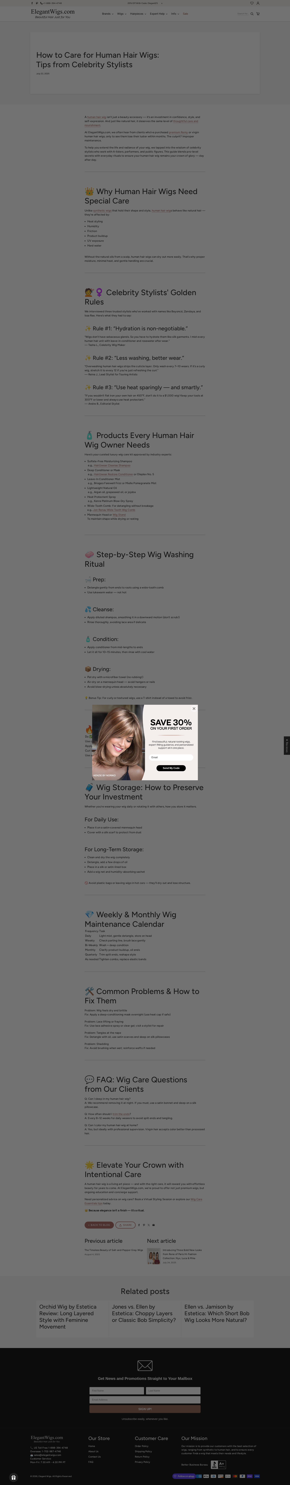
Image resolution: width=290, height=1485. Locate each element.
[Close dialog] (194, 708)
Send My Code (171, 768)
